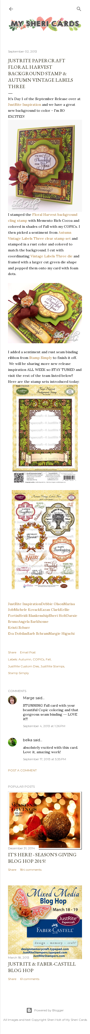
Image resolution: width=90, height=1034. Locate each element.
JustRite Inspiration (24, 104)
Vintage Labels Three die (51, 256)
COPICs (38, 659)
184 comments (31, 869)
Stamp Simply (40, 357)
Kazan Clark (50, 609)
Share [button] (12, 652)
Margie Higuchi (61, 633)
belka (27, 740)
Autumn (24, 659)
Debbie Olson (52, 604)
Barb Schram (37, 633)
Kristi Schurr (19, 627)
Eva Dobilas (17, 633)
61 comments (29, 979)
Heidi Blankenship (34, 615)
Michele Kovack (27, 609)
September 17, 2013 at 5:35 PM (44, 759)
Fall (48, 659)
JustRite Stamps (52, 666)
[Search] (79, 8)
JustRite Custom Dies (23, 666)
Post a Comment (22, 770)
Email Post (28, 652)
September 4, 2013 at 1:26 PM (44, 726)
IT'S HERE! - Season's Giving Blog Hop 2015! (42, 857)
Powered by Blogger (49, 1010)
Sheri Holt (57, 615)
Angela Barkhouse (33, 621)
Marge (28, 698)
